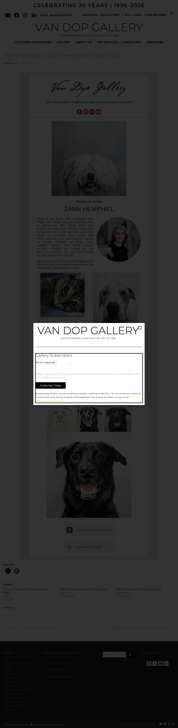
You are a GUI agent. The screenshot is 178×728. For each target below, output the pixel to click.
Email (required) (46, 362)
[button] (140, 327)
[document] (89, 364)
